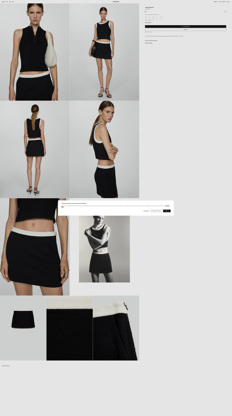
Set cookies (145, 210)
